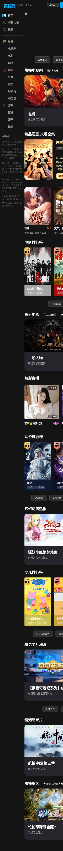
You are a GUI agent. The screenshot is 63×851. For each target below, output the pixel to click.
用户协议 (8, 166)
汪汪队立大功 (42, 633)
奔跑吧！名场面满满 (53, 783)
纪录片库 (50, 709)
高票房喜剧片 (49, 314)
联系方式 (5, 163)
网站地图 (16, 163)
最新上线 (42, 59)
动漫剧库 (39, 498)
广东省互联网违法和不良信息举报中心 (12, 204)
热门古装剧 (52, 70)
